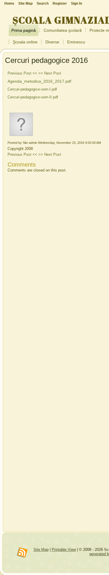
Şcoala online (25, 42)
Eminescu (76, 42)
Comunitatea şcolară (63, 30)
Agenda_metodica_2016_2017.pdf (39, 81)
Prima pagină (23, 30)
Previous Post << (22, 73)
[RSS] (22, 552)
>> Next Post (49, 73)
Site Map (41, 549)
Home (9, 3)
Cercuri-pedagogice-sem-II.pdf (33, 97)
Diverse (52, 42)
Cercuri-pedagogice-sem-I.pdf (32, 89)
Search (43, 3)
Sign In (76, 3)
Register (60, 3)
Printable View (64, 549)
